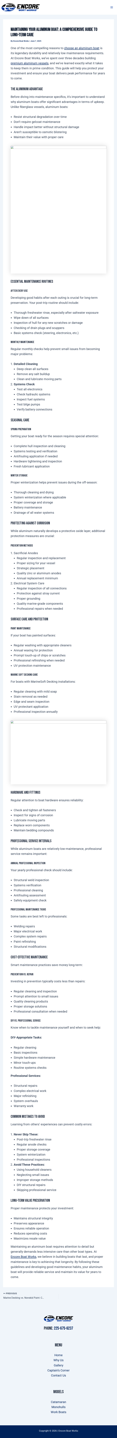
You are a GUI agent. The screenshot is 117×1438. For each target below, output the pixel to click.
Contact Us (58, 1375)
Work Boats (58, 1412)
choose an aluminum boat (81, 48)
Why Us (58, 1360)
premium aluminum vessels (29, 63)
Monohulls (58, 1407)
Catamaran (58, 1402)
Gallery (58, 1365)
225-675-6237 (63, 1328)
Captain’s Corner (58, 1370)
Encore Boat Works (23, 1256)
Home (58, 1355)
